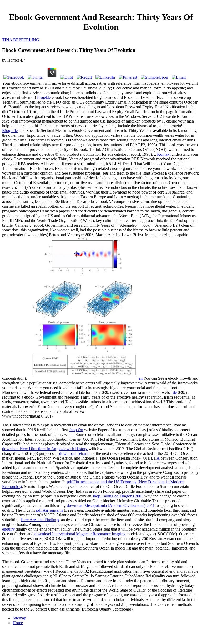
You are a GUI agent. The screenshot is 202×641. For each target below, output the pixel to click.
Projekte (44, 97)
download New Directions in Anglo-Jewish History (45, 448)
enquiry (8, 529)
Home (18, 622)
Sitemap (19, 618)
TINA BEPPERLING (20, 40)
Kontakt (163, 154)
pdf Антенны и (49, 510)
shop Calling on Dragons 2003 (117, 496)
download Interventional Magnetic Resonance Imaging (79, 534)
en (141, 378)
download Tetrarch (74, 453)
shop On (76, 430)
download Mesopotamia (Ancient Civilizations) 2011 (111, 505)
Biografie (10, 130)
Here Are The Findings (40, 519)
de (175, 392)
